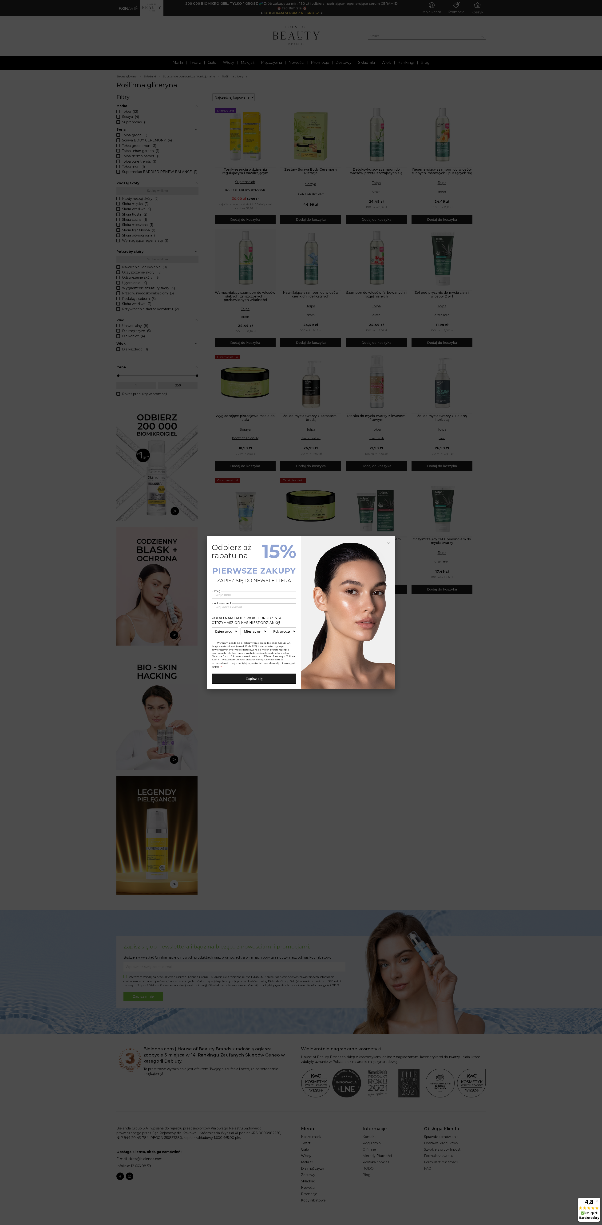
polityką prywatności (250, 663)
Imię (217, 591)
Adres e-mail (222, 603)
